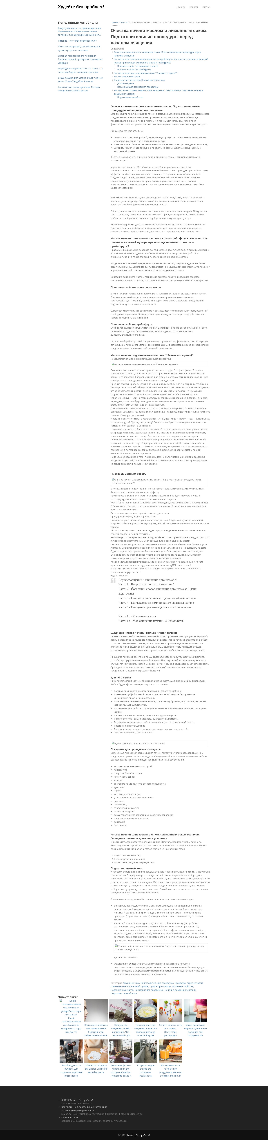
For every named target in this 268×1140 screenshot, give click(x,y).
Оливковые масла (120, 986)
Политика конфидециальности (77, 1110)
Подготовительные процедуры (157, 982)
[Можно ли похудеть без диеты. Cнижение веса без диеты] (96, 1061)
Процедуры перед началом (188, 982)
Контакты (66, 1106)
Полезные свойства (182, 986)
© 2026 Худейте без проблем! (77, 1100)
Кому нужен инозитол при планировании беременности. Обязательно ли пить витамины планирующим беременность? (79, 31)
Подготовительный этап (130, 97)
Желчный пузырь (139, 986)
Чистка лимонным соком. (127, 76)
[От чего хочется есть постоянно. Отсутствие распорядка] (170, 1021)
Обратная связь (69, 1117)
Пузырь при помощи (160, 986)
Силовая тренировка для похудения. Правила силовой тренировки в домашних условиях (80, 59)
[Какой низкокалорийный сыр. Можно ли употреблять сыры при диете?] (71, 1014)
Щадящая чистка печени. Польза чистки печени (139, 80)
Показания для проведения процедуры (137, 86)
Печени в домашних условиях (180, 989)
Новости (194, 6)
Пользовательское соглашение (90, 1106)
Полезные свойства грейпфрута (134, 69)
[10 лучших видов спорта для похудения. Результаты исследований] (145, 1061)
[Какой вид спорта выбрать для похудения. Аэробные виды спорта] (71, 1061)
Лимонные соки (131, 982)
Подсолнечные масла (122, 989)
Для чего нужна (125, 83)
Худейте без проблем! (81, 6)
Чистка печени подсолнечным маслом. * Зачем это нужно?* (146, 73)
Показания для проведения (149, 989)
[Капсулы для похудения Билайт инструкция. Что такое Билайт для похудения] (120, 1021)
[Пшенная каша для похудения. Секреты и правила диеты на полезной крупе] (145, 1021)
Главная (181, 6)
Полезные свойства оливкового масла (137, 66)
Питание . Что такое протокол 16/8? (77, 40)
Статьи (206, 6)
